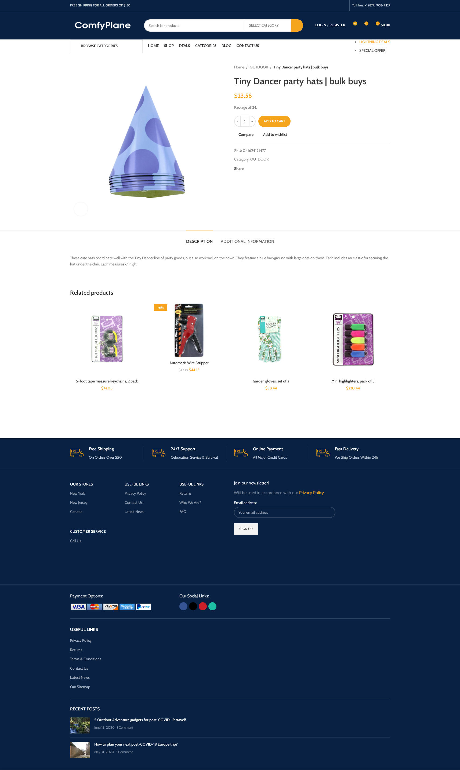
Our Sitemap (80, 686)
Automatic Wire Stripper (189, 362)
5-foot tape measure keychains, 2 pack (107, 381)
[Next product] (387, 67)
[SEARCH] (297, 25)
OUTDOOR (259, 67)
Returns (185, 493)
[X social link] (329, 5)
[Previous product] (374, 67)
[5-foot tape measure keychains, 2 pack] (107, 339)
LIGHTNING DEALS (374, 41)
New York (77, 493)
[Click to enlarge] (81, 209)
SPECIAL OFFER (372, 50)
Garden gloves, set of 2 (271, 381)
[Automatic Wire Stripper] (189, 330)
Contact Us (134, 502)
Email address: (245, 502)
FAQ (182, 511)
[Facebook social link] (322, 5)
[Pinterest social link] (336, 5)
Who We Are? (190, 502)
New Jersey (79, 502)
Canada (76, 511)
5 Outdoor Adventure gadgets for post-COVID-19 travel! (140, 719)
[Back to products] (380, 67)
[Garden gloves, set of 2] (271, 339)
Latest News (134, 511)
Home (239, 67)
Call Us (75, 540)
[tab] (199, 239)
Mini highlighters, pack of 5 (353, 381)
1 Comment (125, 727)
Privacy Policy (135, 493)
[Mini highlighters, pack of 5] (353, 339)
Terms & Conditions (85, 658)
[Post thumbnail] (80, 725)
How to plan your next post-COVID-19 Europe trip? (136, 744)
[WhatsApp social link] (343, 5)
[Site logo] (103, 25)
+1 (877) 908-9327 (377, 5)
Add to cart (274, 121)
